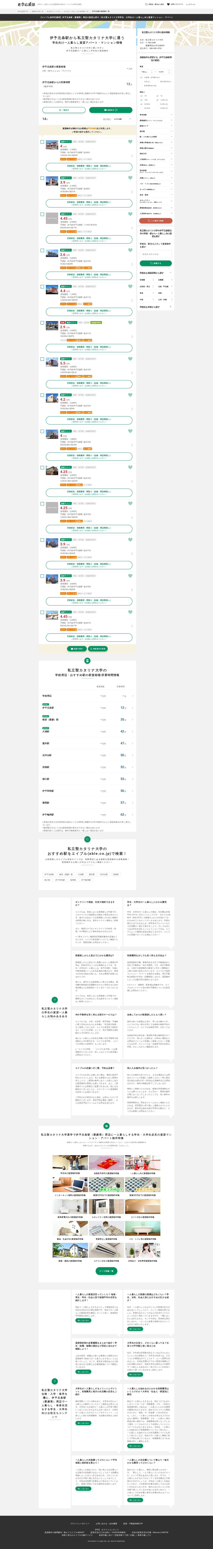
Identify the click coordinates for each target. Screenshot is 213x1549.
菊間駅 (73, 879)
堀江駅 (47, 879)
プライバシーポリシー (80, 1523)
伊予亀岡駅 (86, 879)
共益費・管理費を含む (152, 77)
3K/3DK (147, 108)
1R (145, 96)
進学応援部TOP (23, 11)
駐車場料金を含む (150, 85)
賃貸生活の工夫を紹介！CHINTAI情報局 (108, 1532)
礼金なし (147, 81)
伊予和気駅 (60, 879)
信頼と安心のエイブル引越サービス (77, 1535)
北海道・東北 (145, 286)
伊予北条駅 (49, 874)
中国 (141, 299)
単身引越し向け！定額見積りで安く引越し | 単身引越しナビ (125, 1535)
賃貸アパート (66, 141)
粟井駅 (92, 874)
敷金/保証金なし (166, 81)
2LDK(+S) (164, 104)
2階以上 (80, 159)
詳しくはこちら (83, 1320)
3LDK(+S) (164, 108)
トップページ (190, 4)
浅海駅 (116, 874)
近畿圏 (160, 280)
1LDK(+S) (164, 100)
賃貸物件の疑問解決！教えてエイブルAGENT (64, 1532)
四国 (160, 293)
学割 (74, 141)
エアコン (63, 159)
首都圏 (142, 280)
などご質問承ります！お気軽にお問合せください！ (89, 167)
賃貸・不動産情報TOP (133, 1523)
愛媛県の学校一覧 (37, 11)
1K (161, 96)
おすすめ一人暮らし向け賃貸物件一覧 (76, 11)
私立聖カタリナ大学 (53, 11)
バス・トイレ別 (72, 159)
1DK (146, 100)
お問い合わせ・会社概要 (106, 1523)
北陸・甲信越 (163, 286)
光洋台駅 (104, 874)
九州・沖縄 (162, 299)
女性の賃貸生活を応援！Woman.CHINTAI (150, 1532)
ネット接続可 (88, 159)
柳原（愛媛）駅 (66, 874)
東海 (141, 293)
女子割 (81, 141)
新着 (62, 322)
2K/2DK (147, 104)
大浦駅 (81, 874)
